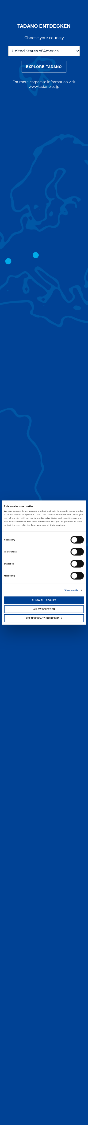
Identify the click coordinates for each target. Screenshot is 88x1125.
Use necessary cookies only (44, 618)
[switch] (77, 552)
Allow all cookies (44, 600)
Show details (71, 590)
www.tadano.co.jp (44, 86)
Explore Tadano (44, 66)
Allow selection (44, 609)
